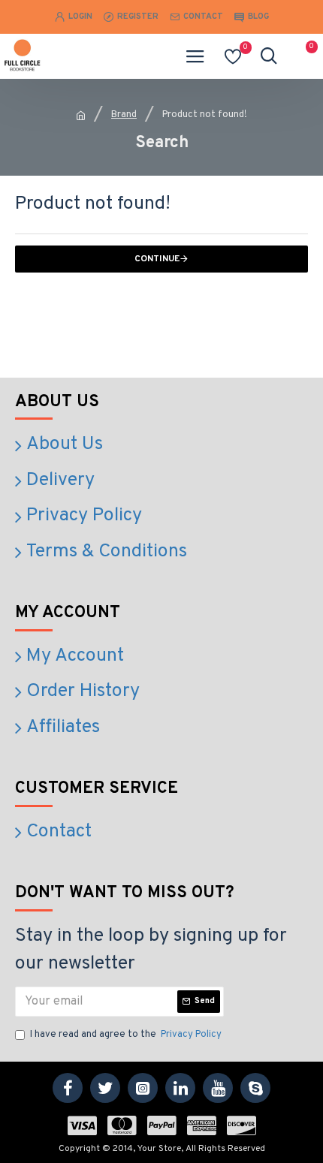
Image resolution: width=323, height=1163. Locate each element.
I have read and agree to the (126, 1035)
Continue (157, 259)
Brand (124, 115)
